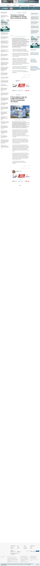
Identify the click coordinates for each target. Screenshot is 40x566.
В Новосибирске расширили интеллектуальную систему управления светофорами (4, 81)
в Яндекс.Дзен (2, 557)
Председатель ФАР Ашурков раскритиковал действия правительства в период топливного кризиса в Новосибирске (5, 69)
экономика (19, 12)
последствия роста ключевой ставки (17, 71)
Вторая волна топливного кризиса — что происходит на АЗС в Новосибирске (4, 55)
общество (24, 12)
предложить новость (4, 13)
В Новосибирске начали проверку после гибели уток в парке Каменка (5, 16)
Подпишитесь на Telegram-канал (20, 36)
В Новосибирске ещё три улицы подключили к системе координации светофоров (5, 33)
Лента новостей (4, 12)
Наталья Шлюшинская (19, 171)
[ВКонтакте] (15, 20)
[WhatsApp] (17, 20)
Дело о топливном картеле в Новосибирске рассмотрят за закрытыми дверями (5, 37)
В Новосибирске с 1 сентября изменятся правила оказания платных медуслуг (5, 122)
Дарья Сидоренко (18, 80)
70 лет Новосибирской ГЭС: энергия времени (32, 5)
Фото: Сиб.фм (12, 35)
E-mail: (19, 551)
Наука (18, 548)
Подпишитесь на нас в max (26, 77)
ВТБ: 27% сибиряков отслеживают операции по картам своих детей (4, 136)
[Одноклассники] (16, 20)
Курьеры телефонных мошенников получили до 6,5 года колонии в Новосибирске (5, 146)
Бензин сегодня (15, 5)
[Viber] (18, 20)
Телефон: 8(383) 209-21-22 (13, 551)
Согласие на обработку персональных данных (24, 562)
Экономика (25, 548)
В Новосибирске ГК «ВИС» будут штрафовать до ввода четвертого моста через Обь (4, 59)
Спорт (31, 548)
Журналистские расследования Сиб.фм (23, 5)
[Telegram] (19, 20)
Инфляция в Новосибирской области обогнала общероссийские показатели (4, 51)
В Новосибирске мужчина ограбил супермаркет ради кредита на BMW (4, 104)
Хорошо (37, 564)
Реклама (12, 550)
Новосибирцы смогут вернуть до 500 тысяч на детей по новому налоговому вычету (5, 47)
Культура (12, 548)
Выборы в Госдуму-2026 (8, 5)
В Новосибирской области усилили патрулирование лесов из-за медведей (4, 74)
